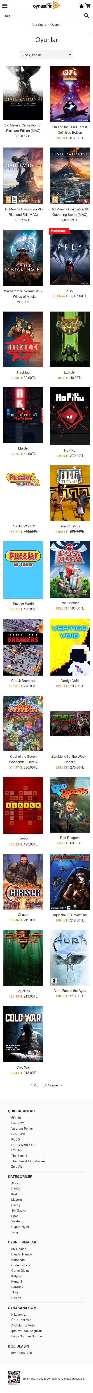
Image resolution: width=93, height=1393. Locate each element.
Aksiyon (16, 1183)
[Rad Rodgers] (70, 805)
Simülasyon (19, 1210)
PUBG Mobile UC (23, 1145)
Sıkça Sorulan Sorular (26, 1336)
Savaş (15, 1205)
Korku (15, 1194)
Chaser (23, 914)
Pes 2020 (18, 1134)
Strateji (16, 1221)
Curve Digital (20, 1270)
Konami (16, 1281)
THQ (14, 1292)
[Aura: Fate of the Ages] (70, 958)
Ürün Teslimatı (21, 1320)
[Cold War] (23, 1034)
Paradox (17, 1287)
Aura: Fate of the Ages (69, 990)
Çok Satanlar (21, 1110)
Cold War (23, 1067)
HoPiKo (69, 450)
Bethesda (18, 1259)
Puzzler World (23, 603)
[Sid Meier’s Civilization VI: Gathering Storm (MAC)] (70, 176)
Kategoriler (20, 1176)
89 (45, 1085)
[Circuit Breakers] (23, 647)
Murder (23, 448)
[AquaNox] (23, 958)
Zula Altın (17, 1166)
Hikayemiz (18, 1314)
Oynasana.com (22, 1307)
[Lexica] (23, 805)
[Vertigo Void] (70, 647)
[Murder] (23, 415)
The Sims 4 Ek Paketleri (28, 1161)
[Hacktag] (23, 339)
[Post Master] (70, 569)
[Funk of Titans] (70, 493)
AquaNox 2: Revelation (70, 914)
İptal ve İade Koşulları (26, 1331)
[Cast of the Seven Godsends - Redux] (23, 723)
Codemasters (20, 1265)
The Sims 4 (19, 1155)
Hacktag (23, 372)
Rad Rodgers (70, 837)
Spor (14, 1216)
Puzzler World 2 (23, 526)
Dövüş (15, 1188)
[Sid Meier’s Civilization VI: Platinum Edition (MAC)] (23, 93)
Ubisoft (16, 1297)
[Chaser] (23, 882)
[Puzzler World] (23, 570)
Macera (16, 1199)
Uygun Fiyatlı (20, 1226)
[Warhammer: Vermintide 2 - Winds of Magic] (23, 258)
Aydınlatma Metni (23, 1325)
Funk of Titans (69, 526)
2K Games (18, 1249)
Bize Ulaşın (18, 1346)
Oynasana (52, 1378)
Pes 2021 (18, 1123)
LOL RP (16, 1150)
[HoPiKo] (70, 416)
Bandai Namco (21, 1254)
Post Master (70, 602)
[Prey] (70, 257)
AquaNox (23, 990)
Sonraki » (55, 1085)
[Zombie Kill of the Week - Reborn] (70, 723)
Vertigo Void (70, 680)
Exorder (70, 372)
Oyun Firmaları (22, 1242)
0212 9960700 (21, 1353)
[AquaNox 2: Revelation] (70, 882)
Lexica (23, 838)
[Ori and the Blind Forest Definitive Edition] (70, 94)
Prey (69, 290)
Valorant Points (22, 1128)
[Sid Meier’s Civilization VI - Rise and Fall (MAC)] (23, 176)
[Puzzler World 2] (23, 493)
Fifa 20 (16, 1117)
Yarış (14, 1232)
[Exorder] (70, 339)
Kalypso (17, 1276)
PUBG (15, 1139)
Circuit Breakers (23, 680)
